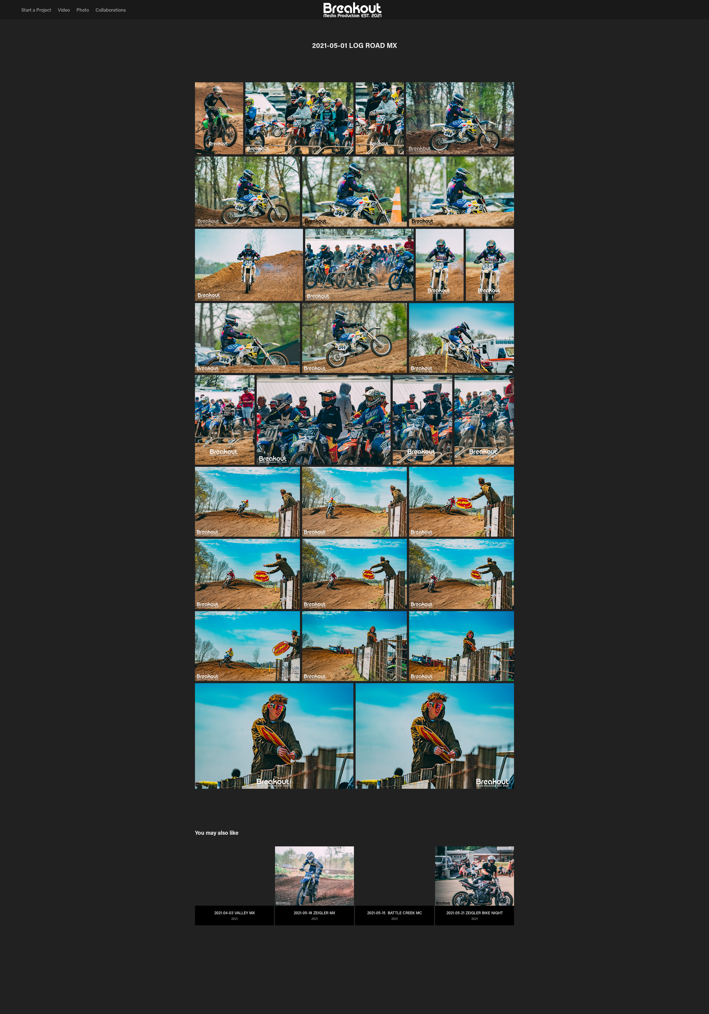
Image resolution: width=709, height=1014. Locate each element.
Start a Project (36, 10)
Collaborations (111, 10)
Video (64, 10)
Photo (82, 10)
